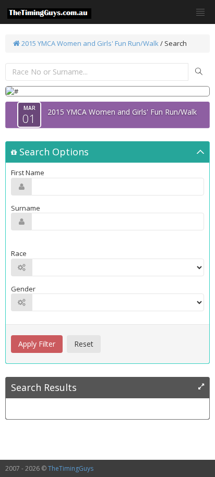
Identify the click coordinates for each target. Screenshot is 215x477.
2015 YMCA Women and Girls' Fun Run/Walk (89, 43)
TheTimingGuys (70, 468)
